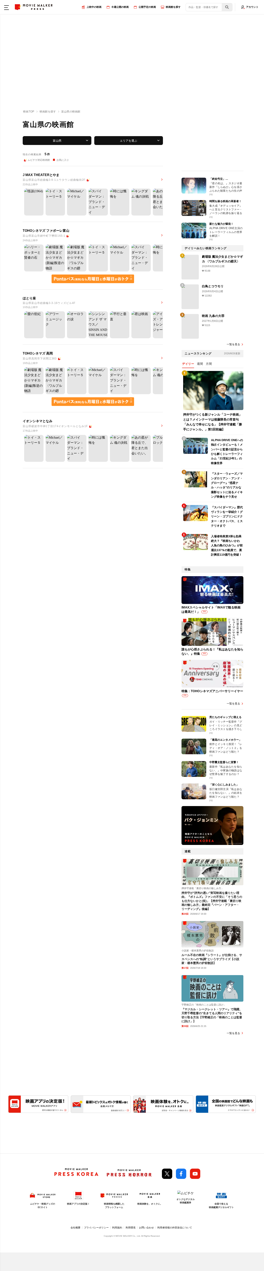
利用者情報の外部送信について (174, 1227)
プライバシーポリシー (96, 1227)
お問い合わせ (146, 1227)
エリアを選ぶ (128, 140)
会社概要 (75, 1227)
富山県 (57, 140)
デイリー (188, 363)
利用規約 (117, 1227)
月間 (209, 363)
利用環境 (131, 1227)
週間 (200, 363)
